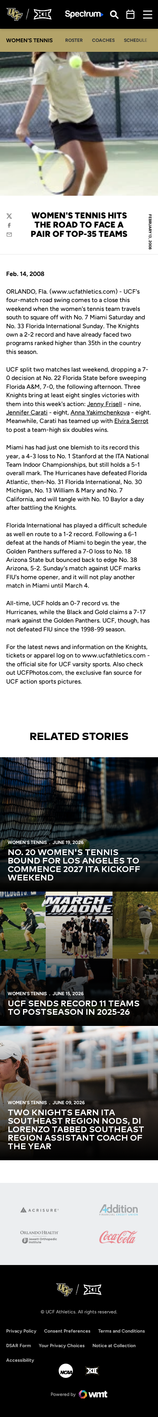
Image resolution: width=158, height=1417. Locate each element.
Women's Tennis (27, 842)
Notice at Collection (114, 1345)
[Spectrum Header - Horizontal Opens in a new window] (84, 14)
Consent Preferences (67, 1331)
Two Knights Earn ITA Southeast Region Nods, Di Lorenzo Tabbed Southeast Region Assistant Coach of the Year (76, 1130)
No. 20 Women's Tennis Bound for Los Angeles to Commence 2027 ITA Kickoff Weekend (74, 865)
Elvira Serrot (131, 420)
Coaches (103, 40)
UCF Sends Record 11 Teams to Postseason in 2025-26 (74, 1008)
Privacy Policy (21, 1331)
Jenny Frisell (104, 404)
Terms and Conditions (121, 1331)
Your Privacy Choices (62, 1345)
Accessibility (20, 1360)
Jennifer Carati (27, 412)
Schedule (135, 40)
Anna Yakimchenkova (100, 412)
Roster (74, 40)
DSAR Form (18, 1345)
